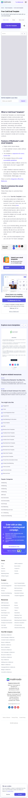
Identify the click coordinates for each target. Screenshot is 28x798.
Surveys (3, 590)
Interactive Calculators (19, 622)
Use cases (3, 625)
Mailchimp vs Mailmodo (6, 634)
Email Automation (18, 590)
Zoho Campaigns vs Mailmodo (8, 652)
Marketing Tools (18, 615)
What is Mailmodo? (14, 311)
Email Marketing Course (6, 620)
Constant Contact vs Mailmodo (8, 639)
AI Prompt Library (18, 625)
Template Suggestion (19, 595)
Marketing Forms (18, 617)
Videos (16, 610)
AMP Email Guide (5, 602)
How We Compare (6, 632)
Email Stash (3, 617)
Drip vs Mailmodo (5, 659)
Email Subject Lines (5, 612)
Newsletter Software (19, 593)
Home (2, 7)
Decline (8, 794)
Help (2, 566)
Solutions (16, 573)
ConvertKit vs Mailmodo (6, 672)
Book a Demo (17, 566)
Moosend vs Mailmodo (6, 654)
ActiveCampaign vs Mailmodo (7, 637)
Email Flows (3, 610)
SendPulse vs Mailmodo (6, 657)
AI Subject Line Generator (6, 622)
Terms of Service (6, 717)
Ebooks (16, 605)
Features (3, 568)
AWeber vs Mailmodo (6, 664)
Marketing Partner (5, 573)
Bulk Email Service (18, 588)
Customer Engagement (6, 585)
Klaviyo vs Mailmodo (5, 642)
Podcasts (16, 607)
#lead (13, 19)
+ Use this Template (11, 25)
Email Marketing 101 (5, 605)
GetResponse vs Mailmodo (7, 662)
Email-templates (8, 7)
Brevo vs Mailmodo (5, 647)
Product (3, 580)
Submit (23, 101)
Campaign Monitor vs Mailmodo (8, 667)
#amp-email (21, 19)
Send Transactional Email (19, 585)
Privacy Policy (15, 717)
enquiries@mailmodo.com (14, 703)
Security (16, 571)
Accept (20, 794)
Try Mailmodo (19, 2)
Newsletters (17, 612)
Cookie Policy (22, 717)
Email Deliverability (5, 595)
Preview (14, 342)
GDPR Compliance (18, 563)
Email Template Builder (19, 583)
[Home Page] (6, 2)
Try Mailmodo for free (14, 300)
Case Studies (4, 627)
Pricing (2, 563)
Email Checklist (4, 615)
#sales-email (6, 19)
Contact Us (16, 568)
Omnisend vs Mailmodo (6, 649)
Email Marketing (4, 583)
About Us (3, 571)
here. (17, 205)
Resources (4, 600)
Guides (16, 602)
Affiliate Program (5, 575)
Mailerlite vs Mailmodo (6, 644)
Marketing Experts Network (20, 620)
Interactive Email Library (19, 627)
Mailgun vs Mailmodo (6, 669)
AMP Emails (3, 588)
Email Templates (5, 607)
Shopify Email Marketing (6, 593)
